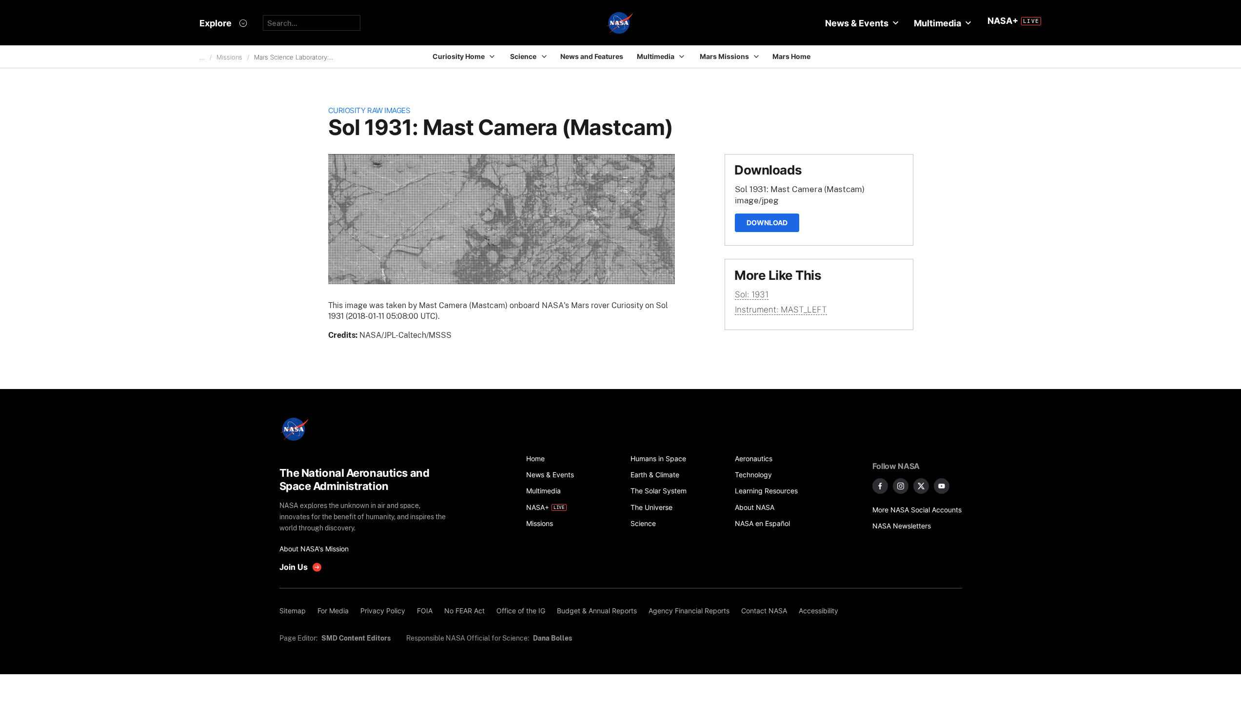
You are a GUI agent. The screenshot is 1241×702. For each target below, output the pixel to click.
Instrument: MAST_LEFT (781, 309)
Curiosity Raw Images (369, 110)
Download (767, 222)
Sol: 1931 (751, 294)
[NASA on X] (921, 486)
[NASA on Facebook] (880, 486)
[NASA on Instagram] (900, 486)
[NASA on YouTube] (941, 486)
